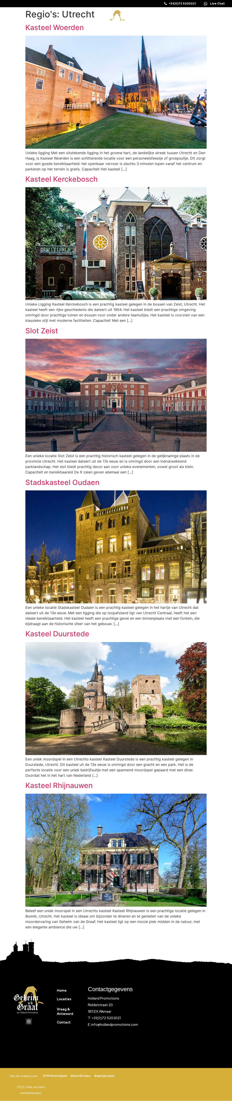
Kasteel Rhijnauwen (59, 785)
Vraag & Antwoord (65, 1011)
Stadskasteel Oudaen (62, 482)
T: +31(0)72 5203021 (104, 1018)
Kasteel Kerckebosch (61, 179)
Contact (64, 1022)
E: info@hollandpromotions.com (113, 1024)
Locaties (64, 999)
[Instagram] (29, 1021)
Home (62, 990)
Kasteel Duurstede (57, 633)
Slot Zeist (41, 330)
